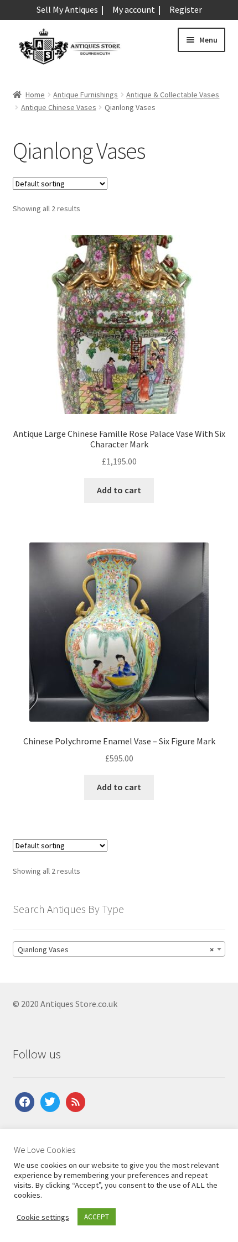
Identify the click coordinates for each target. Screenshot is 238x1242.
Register (185, 9)
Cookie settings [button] (43, 1217)
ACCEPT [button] (96, 1217)
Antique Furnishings (85, 95)
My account (133, 9)
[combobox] (119, 949)
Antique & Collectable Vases (172, 95)
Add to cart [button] (119, 489)
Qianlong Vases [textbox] (116, 949)
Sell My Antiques (67, 9)
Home (35, 95)
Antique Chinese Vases (58, 107)
